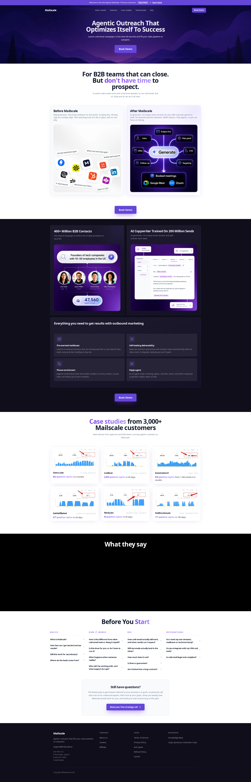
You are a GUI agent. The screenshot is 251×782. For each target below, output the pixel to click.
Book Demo (199, 10)
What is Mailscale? (58, 711)
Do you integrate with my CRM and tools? (182, 722)
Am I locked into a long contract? (142, 741)
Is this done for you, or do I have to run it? (104, 722)
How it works (100, 10)
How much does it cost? (138, 729)
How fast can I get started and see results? (65, 719)
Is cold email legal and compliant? (181, 729)
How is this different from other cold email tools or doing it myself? (104, 713)
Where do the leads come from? (64, 732)
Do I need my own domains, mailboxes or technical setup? (179, 713)
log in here (143, 2)
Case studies (126, 10)
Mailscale (50, 10)
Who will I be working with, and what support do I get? (103, 740)
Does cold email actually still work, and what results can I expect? (143, 713)
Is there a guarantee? (137, 735)
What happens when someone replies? (103, 731)
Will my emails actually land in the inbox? (143, 722)
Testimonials (140, 10)
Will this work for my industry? (64, 726)
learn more (157, 2)
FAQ (151, 10)
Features (113, 10)
